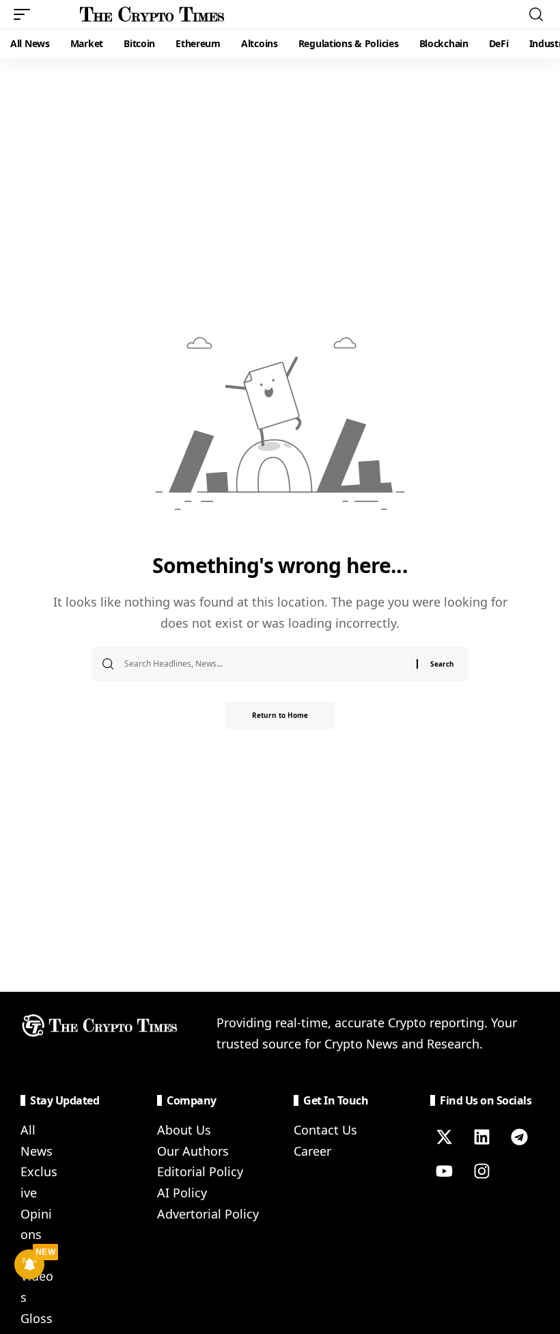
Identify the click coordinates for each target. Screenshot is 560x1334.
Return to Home (280, 715)
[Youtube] (444, 1171)
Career (312, 1151)
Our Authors (193, 1151)
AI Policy (182, 1192)
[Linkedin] (481, 1137)
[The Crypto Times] (152, 14)
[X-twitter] (444, 1137)
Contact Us (325, 1130)
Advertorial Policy (208, 1214)
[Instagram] (481, 1171)
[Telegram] (519, 1137)
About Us (184, 1130)
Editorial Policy (200, 1171)
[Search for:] (265, 664)
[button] (25, 14)
